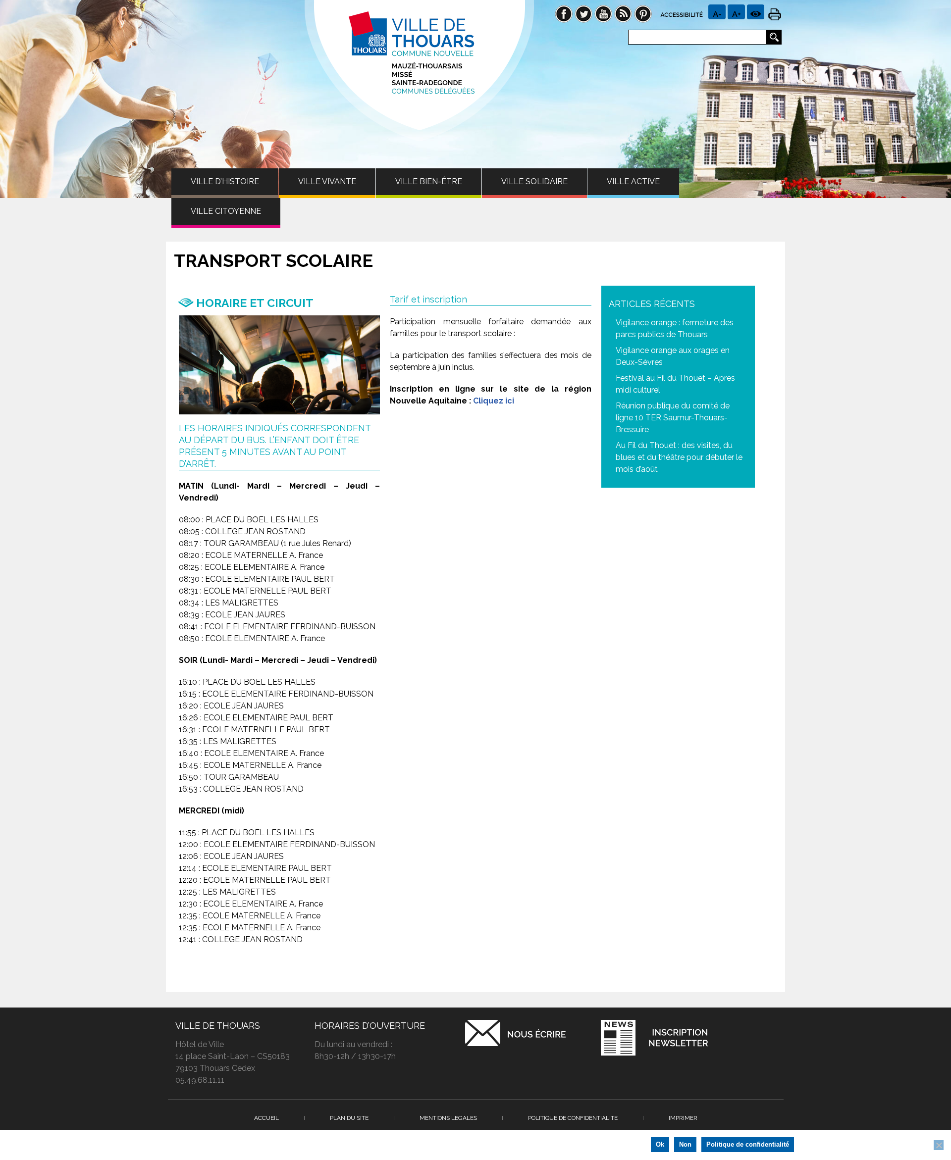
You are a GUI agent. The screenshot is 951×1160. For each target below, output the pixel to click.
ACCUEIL (266, 1117)
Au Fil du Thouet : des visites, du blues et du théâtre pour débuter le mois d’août (679, 457)
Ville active (633, 181)
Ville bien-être (428, 181)
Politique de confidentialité (747, 1144)
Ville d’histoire (225, 181)
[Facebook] (564, 13)
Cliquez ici (493, 400)
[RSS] (623, 13)
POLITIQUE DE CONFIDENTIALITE (573, 1117)
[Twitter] (583, 13)
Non (685, 1144)
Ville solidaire (534, 181)
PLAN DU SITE (349, 1117)
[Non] (939, 1145)
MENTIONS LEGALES (448, 1117)
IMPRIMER (683, 1117)
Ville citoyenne (226, 211)
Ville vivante (327, 181)
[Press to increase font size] (717, 11)
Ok (660, 1144)
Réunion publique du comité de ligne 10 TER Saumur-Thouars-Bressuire (673, 417)
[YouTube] (603, 13)
